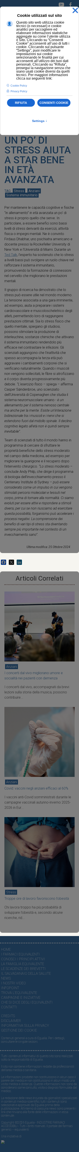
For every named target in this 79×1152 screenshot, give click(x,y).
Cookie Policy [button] (19, 85)
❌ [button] (75, 10)
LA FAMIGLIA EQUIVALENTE (22, 964)
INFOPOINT (10, 988)
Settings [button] (39, 121)
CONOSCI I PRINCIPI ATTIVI (23, 959)
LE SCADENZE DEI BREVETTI (23, 969)
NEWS (6, 978)
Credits (8, 1016)
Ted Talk (10, 255)
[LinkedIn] (19, 562)
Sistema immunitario (22, 195)
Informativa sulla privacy (25, 1025)
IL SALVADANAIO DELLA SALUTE (26, 973)
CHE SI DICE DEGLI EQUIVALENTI (27, 1002)
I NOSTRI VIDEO (13, 983)
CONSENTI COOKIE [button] (54, 102)
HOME (6, 949)
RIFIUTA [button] (21, 102)
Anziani (34, 191)
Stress (19, 191)
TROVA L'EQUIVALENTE (19, 993)
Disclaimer (11, 1021)
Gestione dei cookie (19, 1030)
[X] (11, 562)
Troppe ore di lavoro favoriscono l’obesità (36, 898)
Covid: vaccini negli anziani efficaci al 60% (36, 788)
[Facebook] (3, 562)
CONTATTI (9, 1007)
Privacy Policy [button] (19, 91)
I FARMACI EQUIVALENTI (20, 954)
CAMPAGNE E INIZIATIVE (20, 997)
